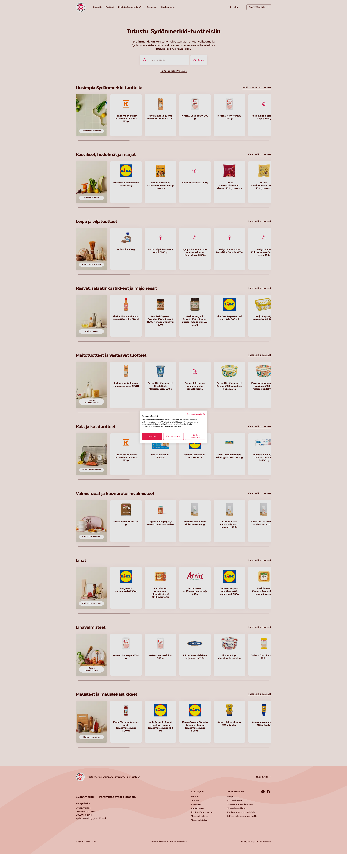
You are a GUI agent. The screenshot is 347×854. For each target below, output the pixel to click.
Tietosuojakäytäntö (196, 414)
